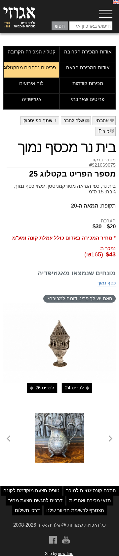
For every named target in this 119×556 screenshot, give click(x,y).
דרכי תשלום (27, 510)
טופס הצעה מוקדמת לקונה (31, 490)
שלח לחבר (77, 120)
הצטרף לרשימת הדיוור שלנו (75, 510)
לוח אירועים (31, 83)
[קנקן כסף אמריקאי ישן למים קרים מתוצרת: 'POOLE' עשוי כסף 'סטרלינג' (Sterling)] (59, 415)
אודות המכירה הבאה (87, 67)
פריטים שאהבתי (87, 99)
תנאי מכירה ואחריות (90, 500)
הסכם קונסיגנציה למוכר (91, 490)
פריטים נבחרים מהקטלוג (30, 67)
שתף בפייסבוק (40, 120)
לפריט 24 (77, 388)
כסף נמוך (107, 282)
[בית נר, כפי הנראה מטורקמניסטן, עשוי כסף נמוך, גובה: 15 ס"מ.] (59, 343)
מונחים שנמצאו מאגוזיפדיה (77, 273)
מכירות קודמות (87, 83)
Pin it (107, 131)
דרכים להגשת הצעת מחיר (35, 500)
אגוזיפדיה (31, 99)
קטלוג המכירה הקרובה (32, 51)
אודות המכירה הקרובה (87, 51)
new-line (65, 553)
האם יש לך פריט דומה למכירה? (79, 298)
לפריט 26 (41, 388)
